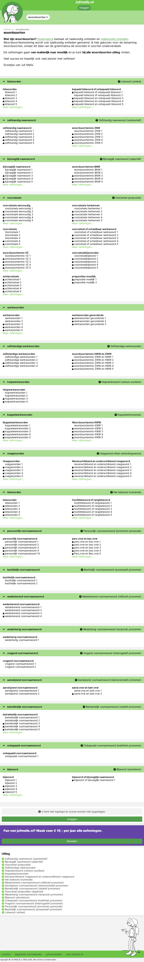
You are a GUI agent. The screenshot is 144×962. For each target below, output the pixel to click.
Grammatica (45, 39)
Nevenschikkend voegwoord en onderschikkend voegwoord (39, 876)
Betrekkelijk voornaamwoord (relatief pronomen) (113, 706)
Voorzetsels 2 (12, 234)
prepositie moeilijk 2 (85, 282)
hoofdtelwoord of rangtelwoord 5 (93, 514)
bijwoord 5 (11, 791)
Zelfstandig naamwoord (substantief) (120, 120)
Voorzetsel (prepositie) (128, 197)
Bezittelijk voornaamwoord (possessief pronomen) (112, 569)
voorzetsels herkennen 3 (88, 214)
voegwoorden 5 (14, 476)
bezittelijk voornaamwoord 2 (21, 583)
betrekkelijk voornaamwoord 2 (22, 720)
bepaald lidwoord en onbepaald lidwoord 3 (98, 98)
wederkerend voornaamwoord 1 (23, 607)
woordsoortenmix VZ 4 (18, 264)
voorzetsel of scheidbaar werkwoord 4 (96, 240)
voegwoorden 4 (14, 473)
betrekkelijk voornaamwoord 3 (22, 723)
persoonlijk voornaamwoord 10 (22, 553)
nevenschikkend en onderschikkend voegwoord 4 (103, 473)
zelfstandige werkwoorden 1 (21, 356)
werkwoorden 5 (14, 329)
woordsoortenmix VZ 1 (18, 255)
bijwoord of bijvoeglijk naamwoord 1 (94, 779)
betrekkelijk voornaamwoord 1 (22, 717)
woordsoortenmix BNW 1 (88, 169)
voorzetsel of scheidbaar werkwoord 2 (96, 234)
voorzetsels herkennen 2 (88, 211)
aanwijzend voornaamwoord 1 (22, 690)
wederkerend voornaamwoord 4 (23, 616)
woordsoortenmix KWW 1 (88, 425)
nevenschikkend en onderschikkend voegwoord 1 (102, 464)
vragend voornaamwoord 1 (20, 663)
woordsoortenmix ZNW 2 (88, 133)
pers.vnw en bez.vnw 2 (87, 544)
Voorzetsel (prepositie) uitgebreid (24, 891)
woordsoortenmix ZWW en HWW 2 (93, 359)
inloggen (84, 7)
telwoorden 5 (12, 514)
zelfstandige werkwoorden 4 (21, 365)
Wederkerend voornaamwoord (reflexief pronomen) (111, 596)
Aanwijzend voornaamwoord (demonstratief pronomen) (109, 679)
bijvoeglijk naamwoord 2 (19, 172)
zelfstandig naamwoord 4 (19, 139)
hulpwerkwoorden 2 (16, 395)
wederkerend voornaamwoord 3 (23, 613)
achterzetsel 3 (13, 285)
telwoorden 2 (12, 505)
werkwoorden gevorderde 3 (90, 324)
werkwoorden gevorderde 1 (90, 318)
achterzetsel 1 (13, 279)
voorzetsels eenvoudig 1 (19, 208)
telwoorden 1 (12, 502)
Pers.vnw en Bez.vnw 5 (87, 553)
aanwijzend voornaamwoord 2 (22, 693)
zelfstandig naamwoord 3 (19, 136)
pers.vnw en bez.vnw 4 (87, 550)
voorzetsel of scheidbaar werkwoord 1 (96, 232)
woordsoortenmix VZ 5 (18, 267)
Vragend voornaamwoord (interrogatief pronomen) (112, 653)
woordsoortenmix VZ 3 (18, 261)
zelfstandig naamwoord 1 (19, 130)
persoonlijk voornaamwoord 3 (22, 547)
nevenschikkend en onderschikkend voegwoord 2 (102, 467)
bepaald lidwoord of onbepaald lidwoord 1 (98, 92)
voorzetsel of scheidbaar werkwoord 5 (96, 243)
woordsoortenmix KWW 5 (88, 437)
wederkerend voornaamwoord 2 (23, 610)
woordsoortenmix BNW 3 (88, 175)
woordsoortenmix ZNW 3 (88, 136)
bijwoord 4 (11, 788)
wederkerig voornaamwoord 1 (22, 639)
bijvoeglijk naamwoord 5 (19, 181)
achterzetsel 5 (13, 291)
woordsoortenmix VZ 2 (18, 258)
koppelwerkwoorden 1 (17, 425)
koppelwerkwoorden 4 (18, 434)
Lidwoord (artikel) (131, 81)
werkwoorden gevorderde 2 (90, 321)
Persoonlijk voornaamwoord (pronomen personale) (112, 530)
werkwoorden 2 (14, 321)
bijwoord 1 (11, 779)
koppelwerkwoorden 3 (18, 431)
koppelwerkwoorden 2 (18, 428)
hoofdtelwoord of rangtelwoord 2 (93, 505)
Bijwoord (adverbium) (129, 769)
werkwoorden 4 (14, 327)
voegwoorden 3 (14, 470)
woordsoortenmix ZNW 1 (88, 130)
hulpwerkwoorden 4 (16, 401)
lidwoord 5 (11, 104)
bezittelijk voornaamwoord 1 (21, 580)
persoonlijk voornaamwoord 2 (22, 544)
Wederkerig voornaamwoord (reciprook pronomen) (112, 629)
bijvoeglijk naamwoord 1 (18, 169)
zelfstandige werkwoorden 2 (21, 359)
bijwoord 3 (11, 785)
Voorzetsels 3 (12, 237)
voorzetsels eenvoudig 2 (19, 211)
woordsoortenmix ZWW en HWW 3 (94, 362)
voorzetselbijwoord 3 (86, 261)
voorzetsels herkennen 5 (88, 220)
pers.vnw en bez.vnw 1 (87, 541)
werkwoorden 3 (14, 324)
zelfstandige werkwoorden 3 (21, 362)
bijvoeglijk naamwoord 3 (19, 175)
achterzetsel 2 (13, 282)
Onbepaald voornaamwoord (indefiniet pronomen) (112, 745)
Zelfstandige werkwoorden (125, 346)
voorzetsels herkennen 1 (88, 208)
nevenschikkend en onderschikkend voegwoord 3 (103, 470)
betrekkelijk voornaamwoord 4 (22, 726)
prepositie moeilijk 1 (85, 279)
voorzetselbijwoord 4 (86, 264)
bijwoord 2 (11, 782)
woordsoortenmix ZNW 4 (88, 139)
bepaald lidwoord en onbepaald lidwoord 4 (98, 101)
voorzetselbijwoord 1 (86, 255)
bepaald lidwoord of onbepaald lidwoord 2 (98, 95)
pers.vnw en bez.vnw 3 (87, 547)
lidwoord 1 (11, 92)
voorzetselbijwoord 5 (86, 267)
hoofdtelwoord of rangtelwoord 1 (93, 502)
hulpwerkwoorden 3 (16, 398)
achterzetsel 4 (13, 288)
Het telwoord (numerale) (127, 492)
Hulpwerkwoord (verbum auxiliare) (121, 381)
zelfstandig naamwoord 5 (19, 142)
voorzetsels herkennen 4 (88, 217)
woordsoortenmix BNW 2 (88, 172)
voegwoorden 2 (14, 467)
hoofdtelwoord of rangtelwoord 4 (93, 511)
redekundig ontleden (114, 39)
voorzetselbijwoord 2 (86, 258)
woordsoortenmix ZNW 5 (88, 142)
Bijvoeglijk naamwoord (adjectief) (122, 158)
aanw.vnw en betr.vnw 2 (88, 693)
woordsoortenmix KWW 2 (88, 428)
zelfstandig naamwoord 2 (19, 133)
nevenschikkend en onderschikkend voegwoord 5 (103, 476)
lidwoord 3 (11, 98)
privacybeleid (54, 954)
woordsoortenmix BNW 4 (88, 178)
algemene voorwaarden (28, 954)
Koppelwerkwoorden (129, 414)
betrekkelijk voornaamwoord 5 (22, 729)
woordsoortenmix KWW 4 (88, 434)
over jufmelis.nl (74, 954)
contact (6, 954)
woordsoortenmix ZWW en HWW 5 (94, 368)
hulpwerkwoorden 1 (16, 392)
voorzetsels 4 (12, 240)
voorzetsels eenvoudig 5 (19, 220)
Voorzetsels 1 (12, 232)
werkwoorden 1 (13, 318)
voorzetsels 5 (12, 243)
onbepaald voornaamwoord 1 (21, 756)
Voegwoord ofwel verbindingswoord (120, 453)
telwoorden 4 (12, 511)
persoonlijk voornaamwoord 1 (21, 541)
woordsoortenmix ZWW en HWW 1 (93, 356)
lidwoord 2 (11, 95)
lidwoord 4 (11, 101)
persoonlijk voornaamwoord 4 (22, 550)
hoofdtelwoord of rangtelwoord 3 (93, 508)
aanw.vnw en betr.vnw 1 (88, 690)
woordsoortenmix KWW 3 (88, 431)
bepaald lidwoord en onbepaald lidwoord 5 (98, 104)
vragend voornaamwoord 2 (20, 666)
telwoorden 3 (12, 508)
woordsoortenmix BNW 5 (88, 181)
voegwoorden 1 (14, 464)
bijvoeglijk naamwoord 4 (19, 178)
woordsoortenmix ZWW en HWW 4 (94, 365)
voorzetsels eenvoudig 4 (19, 217)
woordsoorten (22, 29)
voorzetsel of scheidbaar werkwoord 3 (96, 237)
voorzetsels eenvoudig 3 (19, 214)
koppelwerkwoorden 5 (18, 437)
